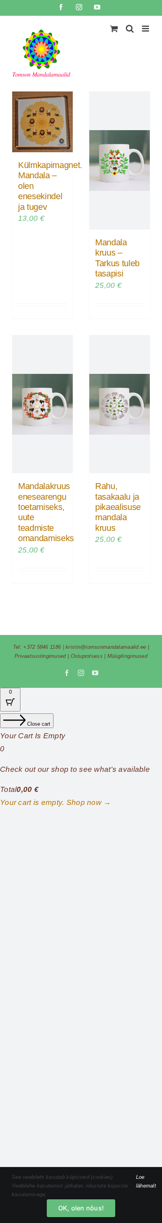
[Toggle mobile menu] (146, 28)
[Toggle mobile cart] (114, 28)
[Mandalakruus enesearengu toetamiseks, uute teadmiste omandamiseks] (42, 404)
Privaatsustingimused (40, 656)
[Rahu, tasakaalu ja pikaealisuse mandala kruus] (119, 404)
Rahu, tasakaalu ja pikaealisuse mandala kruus (118, 507)
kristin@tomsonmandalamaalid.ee (106, 647)
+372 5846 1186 (42, 647)
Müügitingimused (127, 656)
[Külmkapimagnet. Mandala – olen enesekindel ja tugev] (42, 121)
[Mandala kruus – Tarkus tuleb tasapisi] (119, 160)
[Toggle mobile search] (130, 28)
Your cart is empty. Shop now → (55, 802)
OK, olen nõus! (81, 1208)
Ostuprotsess (87, 656)
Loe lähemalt (146, 1181)
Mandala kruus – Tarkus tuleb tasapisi (117, 257)
